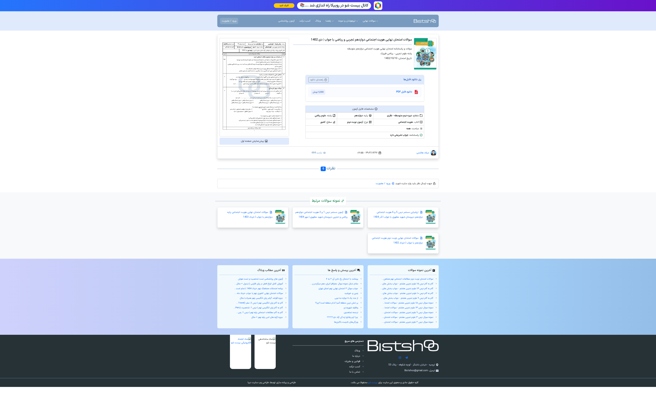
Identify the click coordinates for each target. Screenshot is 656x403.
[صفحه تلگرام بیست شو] (406, 357)
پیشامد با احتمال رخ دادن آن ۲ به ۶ (342, 279)
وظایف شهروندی (351, 307)
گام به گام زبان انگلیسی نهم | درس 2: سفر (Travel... (259, 303)
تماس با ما (354, 372)
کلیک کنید (284, 5)
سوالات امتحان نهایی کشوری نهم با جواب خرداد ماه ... (258, 293)
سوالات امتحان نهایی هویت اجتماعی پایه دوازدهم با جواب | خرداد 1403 (249, 214)
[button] (265, 351)
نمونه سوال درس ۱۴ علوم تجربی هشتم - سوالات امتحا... (408, 307)
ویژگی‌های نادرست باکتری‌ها (346, 322)
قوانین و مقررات (352, 361)
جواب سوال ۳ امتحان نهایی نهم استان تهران (338, 288)
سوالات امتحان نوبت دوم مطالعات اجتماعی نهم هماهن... (407, 279)
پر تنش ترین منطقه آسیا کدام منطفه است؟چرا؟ (336, 303)
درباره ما (356, 356)
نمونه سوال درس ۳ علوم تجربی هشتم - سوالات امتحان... (407, 317)
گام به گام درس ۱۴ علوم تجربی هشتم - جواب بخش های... (406, 288)
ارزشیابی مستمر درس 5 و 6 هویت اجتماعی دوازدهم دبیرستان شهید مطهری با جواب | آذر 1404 (398, 214)
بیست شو (373, 382)
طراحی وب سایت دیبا (258, 382)
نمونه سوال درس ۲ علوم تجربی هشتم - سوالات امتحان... (407, 322)
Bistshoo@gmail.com (416, 370)
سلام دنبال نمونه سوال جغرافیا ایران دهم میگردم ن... (334, 284)
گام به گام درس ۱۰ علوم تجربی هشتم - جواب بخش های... (407, 293)
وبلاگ (357, 351)
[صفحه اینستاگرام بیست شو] (399, 357)
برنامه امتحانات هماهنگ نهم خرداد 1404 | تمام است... (258, 288)
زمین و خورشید (351, 293)
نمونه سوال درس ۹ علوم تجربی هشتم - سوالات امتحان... (407, 312)
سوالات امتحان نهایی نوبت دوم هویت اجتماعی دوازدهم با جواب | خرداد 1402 (397, 240)
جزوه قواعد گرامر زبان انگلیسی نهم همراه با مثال (261, 298)
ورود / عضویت (229, 21)
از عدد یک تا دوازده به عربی (346, 298)
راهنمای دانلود (317, 80)
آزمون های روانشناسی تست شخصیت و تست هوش (260, 279)
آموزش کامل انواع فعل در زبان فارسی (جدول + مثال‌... (258, 284)
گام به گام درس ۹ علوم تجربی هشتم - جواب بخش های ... (407, 298)
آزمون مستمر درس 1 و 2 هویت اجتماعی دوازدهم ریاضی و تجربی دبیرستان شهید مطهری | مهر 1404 (321, 214)
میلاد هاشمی (422, 153)
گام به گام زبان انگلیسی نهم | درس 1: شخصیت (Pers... (258, 307)
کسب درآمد (354, 366)
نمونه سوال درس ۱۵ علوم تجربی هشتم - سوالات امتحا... (408, 303)
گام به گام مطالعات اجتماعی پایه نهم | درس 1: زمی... (259, 312)
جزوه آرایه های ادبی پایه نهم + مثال (267, 317)
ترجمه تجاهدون (351, 312)
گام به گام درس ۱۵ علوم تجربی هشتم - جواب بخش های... (406, 284)
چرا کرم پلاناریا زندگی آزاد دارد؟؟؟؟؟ (342, 317)
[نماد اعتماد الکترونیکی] (240, 351)
